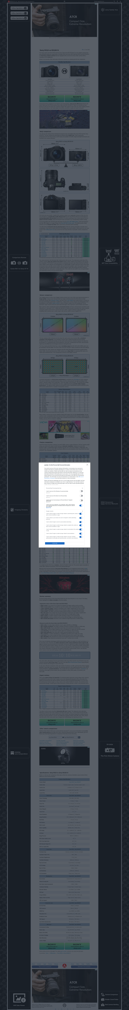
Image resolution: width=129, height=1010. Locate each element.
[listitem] (64, 488)
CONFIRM (54, 543)
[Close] (87, 465)
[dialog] (64, 505)
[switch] (81, 491)
